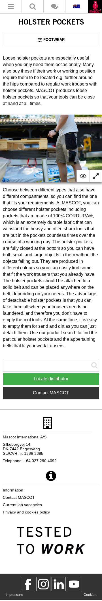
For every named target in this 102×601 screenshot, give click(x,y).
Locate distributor (51, 378)
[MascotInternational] (74, 584)
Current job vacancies (22, 504)
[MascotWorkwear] (28, 584)
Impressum (14, 595)
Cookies (90, 595)
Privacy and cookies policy (26, 512)
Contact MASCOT (51, 392)
